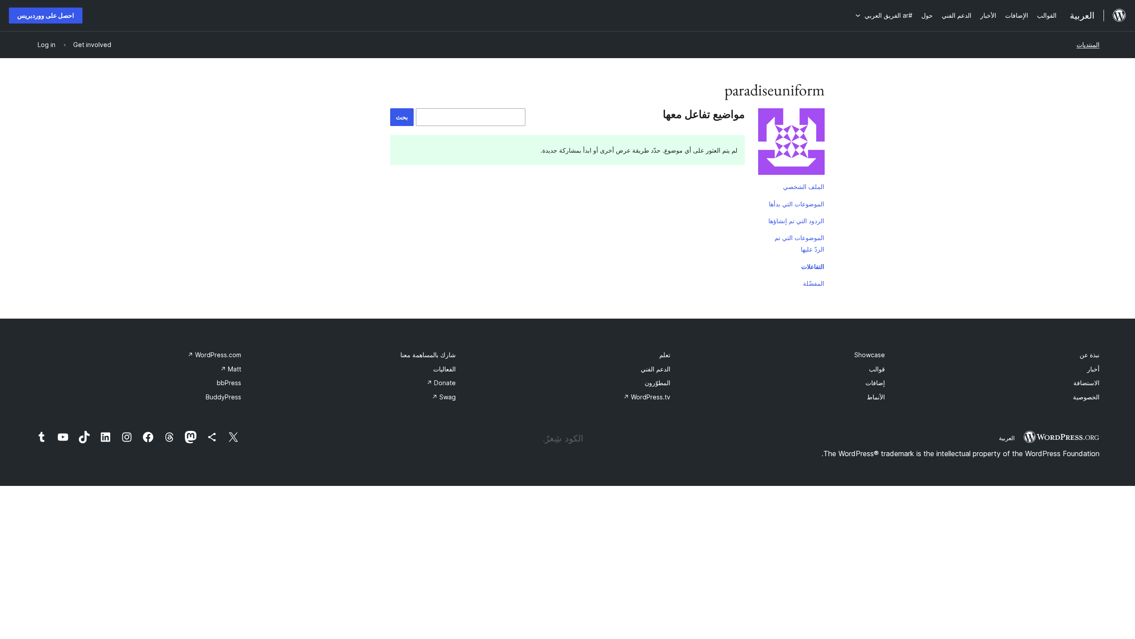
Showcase (869, 355)
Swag (444, 397)
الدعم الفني (655, 369)
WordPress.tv (646, 397)
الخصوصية (1086, 397)
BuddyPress (223, 397)
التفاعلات (812, 266)
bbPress (229, 383)
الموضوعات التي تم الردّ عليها (799, 243)
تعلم (664, 355)
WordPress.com (214, 355)
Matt (230, 369)
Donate (441, 383)
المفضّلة (813, 283)
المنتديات (1088, 44)
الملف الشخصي (803, 186)
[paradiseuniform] (791, 143)
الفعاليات (444, 369)
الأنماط (876, 397)
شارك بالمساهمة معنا (428, 355)
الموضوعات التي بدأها (796, 204)
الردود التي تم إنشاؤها (796, 221)
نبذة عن (1090, 355)
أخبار (1093, 369)
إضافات (875, 383)
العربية (1007, 438)
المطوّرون (657, 383)
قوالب (877, 369)
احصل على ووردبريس (45, 15)
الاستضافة (1086, 383)
